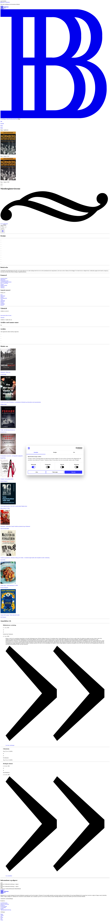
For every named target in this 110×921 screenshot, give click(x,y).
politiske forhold (4, 285)
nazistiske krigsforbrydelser (6, 282)
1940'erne (2, 287)
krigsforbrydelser (4, 278)
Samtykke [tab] (36, 452)
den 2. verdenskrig (4, 283)
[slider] (55, 157)
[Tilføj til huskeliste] (3, 231)
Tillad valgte (55, 472)
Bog (1, 225)
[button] (55, 883)
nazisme (2, 284)
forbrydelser (3, 279)
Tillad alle (73, 472)
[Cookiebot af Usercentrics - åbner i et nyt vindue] (76, 448)
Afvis (37, 472)
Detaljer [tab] (55, 452)
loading (2, 228)
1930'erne (2, 286)
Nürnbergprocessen (4, 280)
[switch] (48, 467)
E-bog (5, 225)
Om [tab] (74, 452)
